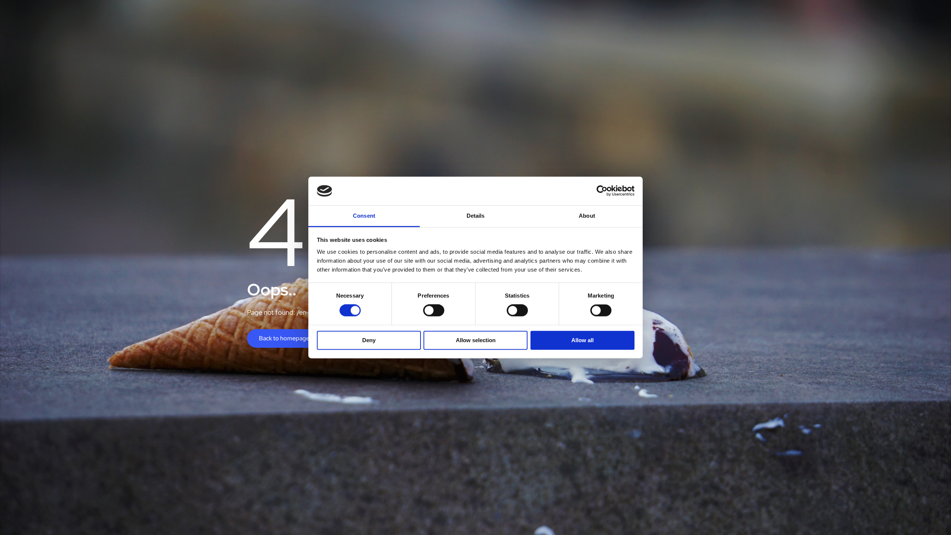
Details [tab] (476, 216)
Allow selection (476, 340)
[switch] (433, 311)
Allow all (582, 340)
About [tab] (587, 216)
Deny (369, 340)
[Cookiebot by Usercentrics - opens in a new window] (601, 191)
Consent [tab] (364, 216)
